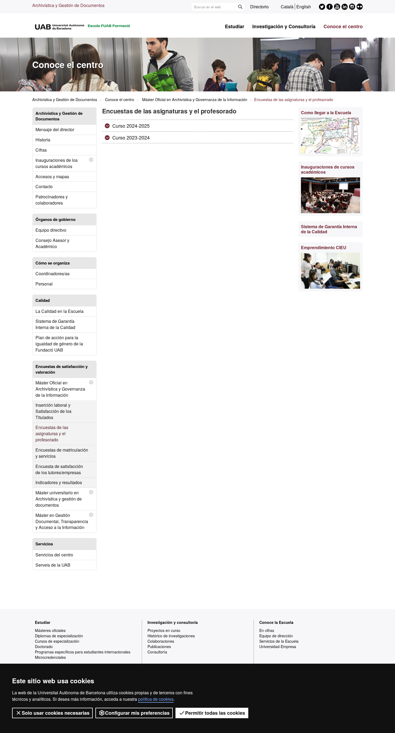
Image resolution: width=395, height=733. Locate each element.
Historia (42, 140)
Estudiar (234, 26)
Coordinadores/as (52, 273)
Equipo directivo (50, 230)
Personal (44, 284)
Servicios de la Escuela (279, 641)
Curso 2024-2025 (130, 125)
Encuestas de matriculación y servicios (61, 453)
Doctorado (44, 646)
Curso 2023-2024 (130, 137)
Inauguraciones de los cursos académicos (56, 163)
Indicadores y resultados (58, 482)
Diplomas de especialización (59, 635)
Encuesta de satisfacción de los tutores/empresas (59, 469)
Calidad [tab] (42, 300)
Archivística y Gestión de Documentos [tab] (58, 116)
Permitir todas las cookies (215, 712)
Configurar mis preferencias (137, 712)
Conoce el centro (343, 26)
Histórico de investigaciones (171, 635)
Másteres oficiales (50, 630)
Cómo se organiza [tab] (52, 263)
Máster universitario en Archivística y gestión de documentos (58, 498)
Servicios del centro (54, 555)
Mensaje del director (54, 129)
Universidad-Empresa (277, 646)
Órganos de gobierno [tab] (55, 219)
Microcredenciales (50, 657)
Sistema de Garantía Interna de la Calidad (55, 324)
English (303, 6)
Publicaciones (159, 646)
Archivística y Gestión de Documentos (68, 5)
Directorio (259, 6)
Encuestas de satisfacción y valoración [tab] (61, 369)
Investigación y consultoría (173, 622)
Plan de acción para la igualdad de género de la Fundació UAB (59, 343)
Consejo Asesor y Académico (52, 243)
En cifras (266, 630)
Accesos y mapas (52, 176)
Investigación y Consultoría (283, 26)
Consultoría (157, 652)
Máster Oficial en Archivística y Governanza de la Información (194, 99)
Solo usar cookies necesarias (55, 712)
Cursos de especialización (57, 641)
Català (287, 6)
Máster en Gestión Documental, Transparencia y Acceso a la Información (61, 521)
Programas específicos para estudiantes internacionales (82, 652)
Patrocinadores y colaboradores (51, 200)
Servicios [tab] (44, 544)
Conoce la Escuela (276, 622)
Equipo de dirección (276, 635)
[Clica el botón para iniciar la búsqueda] (240, 6)
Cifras (41, 150)
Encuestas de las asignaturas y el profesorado (51, 433)
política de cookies (156, 699)
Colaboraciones (161, 641)
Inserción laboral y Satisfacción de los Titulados (53, 411)
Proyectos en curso (164, 630)
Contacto (44, 186)
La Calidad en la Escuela (59, 311)
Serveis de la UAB (52, 565)
